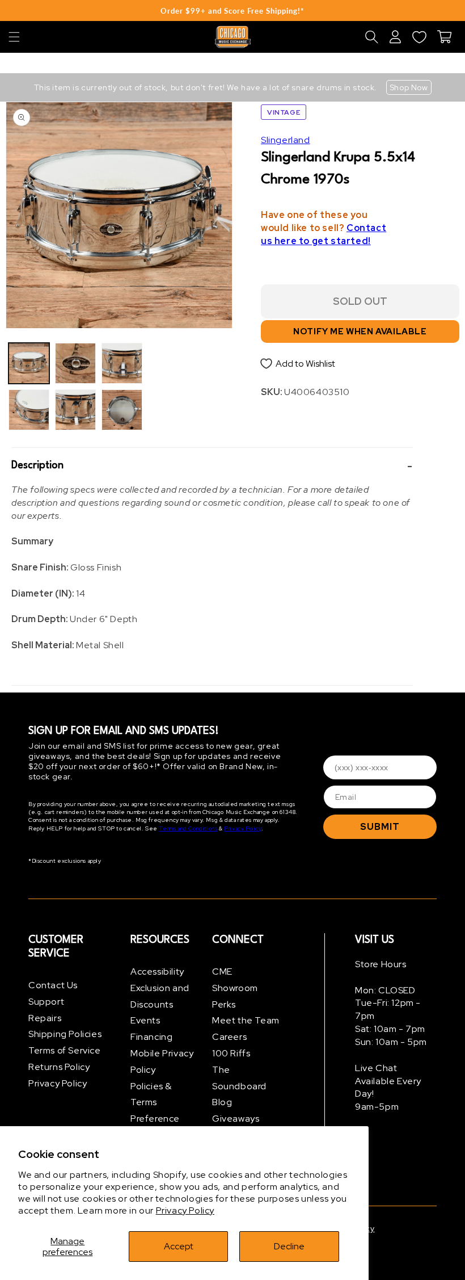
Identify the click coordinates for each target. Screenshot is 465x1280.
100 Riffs (231, 1053)
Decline (289, 1246)
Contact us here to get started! (323, 234)
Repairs (44, 1018)
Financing (151, 1037)
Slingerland (285, 140)
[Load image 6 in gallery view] (122, 409)
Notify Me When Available (359, 331)
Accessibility (157, 971)
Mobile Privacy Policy (161, 1061)
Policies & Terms (151, 1094)
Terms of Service (64, 1050)
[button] (14, 36)
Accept (178, 1246)
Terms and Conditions (188, 828)
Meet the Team (246, 1020)
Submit (380, 827)
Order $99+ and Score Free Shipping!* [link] (232, 10)
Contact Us (53, 985)
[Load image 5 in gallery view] (122, 363)
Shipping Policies (65, 1034)
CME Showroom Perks (235, 988)
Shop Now (409, 87)
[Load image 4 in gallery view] (75, 409)
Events (145, 1020)
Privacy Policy (185, 1210)
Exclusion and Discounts (159, 996)
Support (46, 1002)
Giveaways (235, 1118)
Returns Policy (59, 1067)
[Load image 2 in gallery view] (29, 409)
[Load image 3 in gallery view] (75, 363)
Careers (229, 1037)
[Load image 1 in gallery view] (29, 363)
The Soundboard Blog (239, 1086)
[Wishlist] (419, 36)
